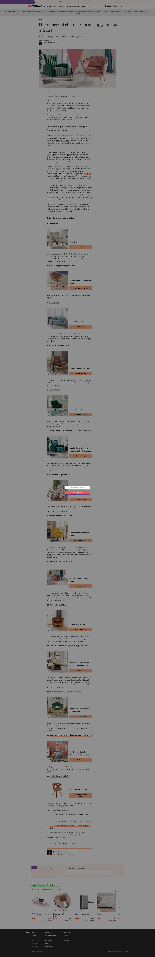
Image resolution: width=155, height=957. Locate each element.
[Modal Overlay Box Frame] (77, 479)
